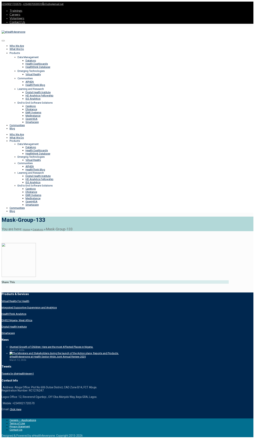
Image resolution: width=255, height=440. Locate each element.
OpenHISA (31, 118)
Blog (12, 128)
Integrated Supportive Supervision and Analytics (29, 307)
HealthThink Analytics (14, 313)
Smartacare (32, 122)
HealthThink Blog (35, 84)
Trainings (16, 10)
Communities (17, 125)
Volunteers (17, 18)
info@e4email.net (53, 4)
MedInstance (33, 115)
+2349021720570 (11, 4)
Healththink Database (38, 66)
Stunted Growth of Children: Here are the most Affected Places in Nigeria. (51, 346)
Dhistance (31, 109)
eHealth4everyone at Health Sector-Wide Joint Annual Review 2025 (48, 356)
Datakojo (31, 60)
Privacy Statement (20, 426)
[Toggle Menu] (3, 40)
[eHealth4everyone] (13, 31)
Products (15, 53)
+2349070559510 (32, 4)
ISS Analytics (33, 98)
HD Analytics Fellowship (39, 95)
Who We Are (17, 45)
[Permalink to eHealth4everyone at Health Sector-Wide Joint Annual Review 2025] (64, 353)
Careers (15, 14)
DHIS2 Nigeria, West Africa (17, 320)
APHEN (30, 81)
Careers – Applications (23, 420)
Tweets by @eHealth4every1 (18, 373)
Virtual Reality (33, 74)
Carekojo (31, 106)
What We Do (17, 49)
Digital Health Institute (38, 92)
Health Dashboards (37, 63)
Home (26, 229)
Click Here (15, 409)
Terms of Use (17, 423)
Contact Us (17, 22)
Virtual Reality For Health (15, 301)
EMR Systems (33, 112)
